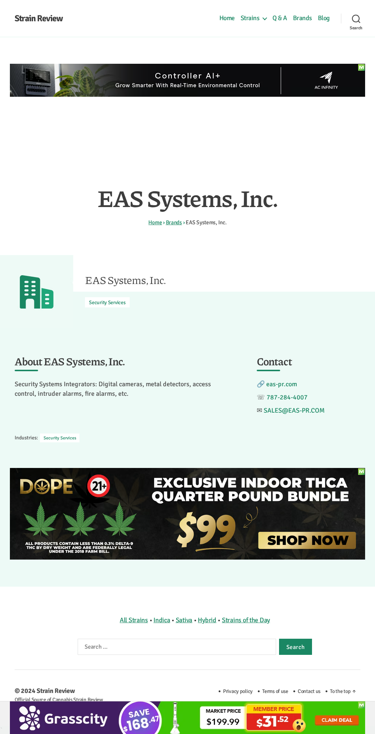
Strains (250, 18)
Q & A (279, 18)
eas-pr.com (281, 384)
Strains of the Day (246, 620)
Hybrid (207, 620)
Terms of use (275, 691)
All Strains (134, 620)
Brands (302, 18)
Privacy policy (238, 691)
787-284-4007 (287, 397)
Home (227, 18)
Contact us (309, 691)
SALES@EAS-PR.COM (294, 410)
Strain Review (39, 18)
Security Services (107, 302)
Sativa (184, 620)
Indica (161, 620)
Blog (324, 18)
